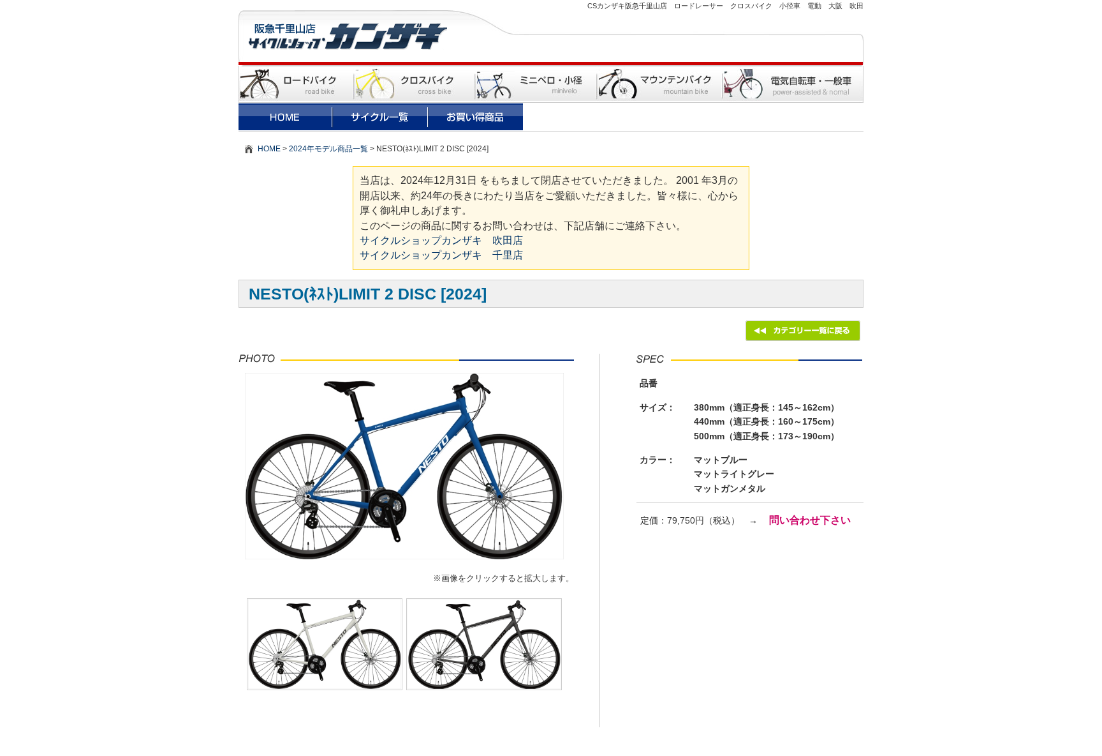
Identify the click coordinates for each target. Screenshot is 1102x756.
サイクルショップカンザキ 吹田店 (441, 240)
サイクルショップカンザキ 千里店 (441, 255)
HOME (269, 148)
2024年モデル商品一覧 (328, 148)
